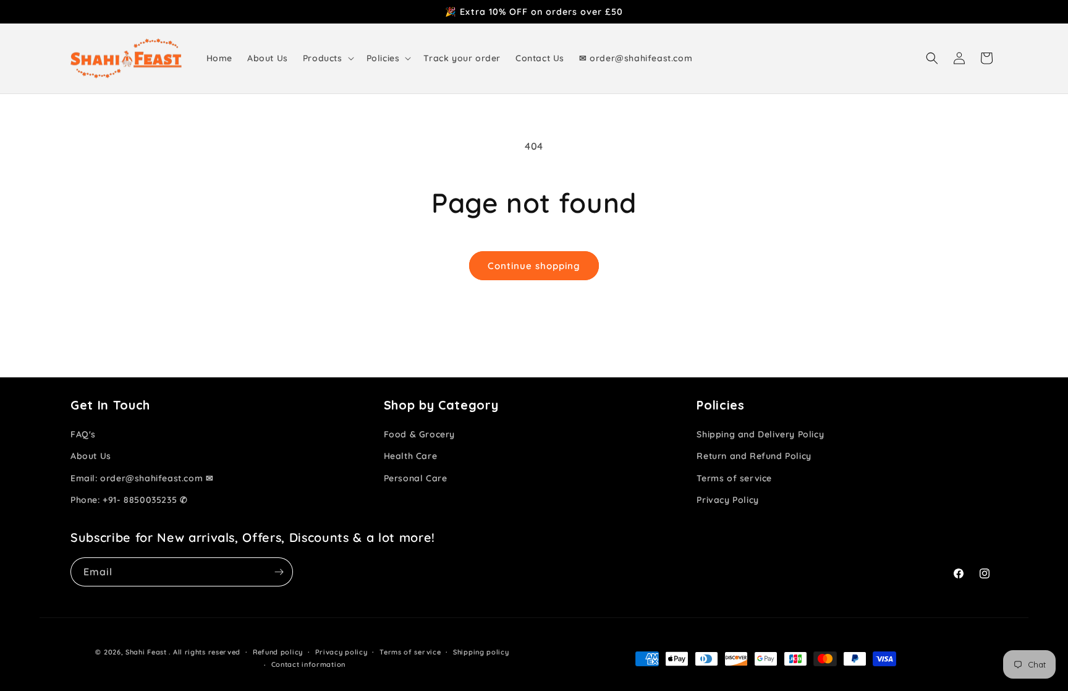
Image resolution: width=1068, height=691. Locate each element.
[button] (327, 58)
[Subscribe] (278, 571)
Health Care (411, 455)
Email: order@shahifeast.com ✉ (141, 478)
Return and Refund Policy (754, 455)
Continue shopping (534, 266)
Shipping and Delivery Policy (760, 434)
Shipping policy (481, 652)
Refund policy (278, 652)
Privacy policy (341, 652)
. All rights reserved (204, 652)
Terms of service (734, 478)
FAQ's (83, 434)
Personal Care (415, 478)
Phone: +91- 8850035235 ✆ (128, 499)
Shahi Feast (146, 652)
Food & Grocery (419, 434)
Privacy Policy (727, 499)
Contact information (308, 664)
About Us (90, 455)
